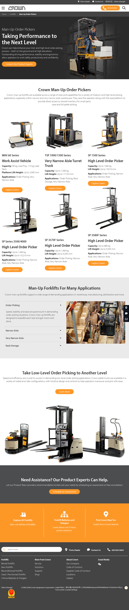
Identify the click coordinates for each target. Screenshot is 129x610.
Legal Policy (59, 587)
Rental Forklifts (8, 563)
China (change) (119, 1)
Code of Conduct (74, 567)
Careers (69, 578)
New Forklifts (7, 567)
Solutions (39, 567)
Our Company (72, 563)
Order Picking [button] (13, 305)
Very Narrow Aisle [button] (15, 338)
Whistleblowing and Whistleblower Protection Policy (102, 587)
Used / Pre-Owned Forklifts (13, 574)
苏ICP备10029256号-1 (74, 587)
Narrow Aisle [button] (12, 330)
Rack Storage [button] (12, 345)
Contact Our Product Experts (19, 64)
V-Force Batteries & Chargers (14, 578)
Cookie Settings (71, 590)
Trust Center (59, 590)
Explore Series (12, 189)
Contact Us (99, 1)
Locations (70, 574)
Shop (37, 574)
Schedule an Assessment (64, 491)
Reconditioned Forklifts (12, 570)
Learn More (64, 391)
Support (38, 570)
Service (38, 563)
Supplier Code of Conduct (78, 570)
